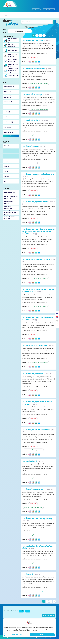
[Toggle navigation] (6, 14)
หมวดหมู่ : (25, 58)
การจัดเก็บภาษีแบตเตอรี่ (35, 68)
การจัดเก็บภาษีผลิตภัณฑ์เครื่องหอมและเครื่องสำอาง (38, 290)
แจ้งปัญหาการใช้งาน (48, 615)
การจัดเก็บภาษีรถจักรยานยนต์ (38, 259)
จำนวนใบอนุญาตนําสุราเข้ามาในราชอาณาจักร (37, 318)
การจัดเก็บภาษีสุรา (33, 120)
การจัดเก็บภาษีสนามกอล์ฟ (36, 345)
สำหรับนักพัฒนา (36, 10)
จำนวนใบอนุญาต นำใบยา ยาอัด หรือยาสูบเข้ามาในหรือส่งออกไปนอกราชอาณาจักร (38, 231)
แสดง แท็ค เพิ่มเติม (11, 136)
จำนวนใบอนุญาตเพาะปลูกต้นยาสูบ (39, 518)
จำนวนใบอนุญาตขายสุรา (36, 489)
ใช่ (22, 611)
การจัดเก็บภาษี (32, 461)
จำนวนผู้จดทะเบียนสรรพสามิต (38, 429)
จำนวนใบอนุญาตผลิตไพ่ (36, 40)
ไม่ (28, 611)
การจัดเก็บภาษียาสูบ (34, 94)
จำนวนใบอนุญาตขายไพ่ (35, 373)
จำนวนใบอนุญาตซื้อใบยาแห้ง (37, 201)
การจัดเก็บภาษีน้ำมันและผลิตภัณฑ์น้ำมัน (37, 547)
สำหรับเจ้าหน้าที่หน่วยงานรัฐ (49, 10)
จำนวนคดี (30, 574)
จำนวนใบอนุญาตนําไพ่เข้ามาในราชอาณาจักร (37, 402)
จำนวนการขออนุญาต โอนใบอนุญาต (40, 174)
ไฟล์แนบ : (25, 62)
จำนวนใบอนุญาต (33, 146)
